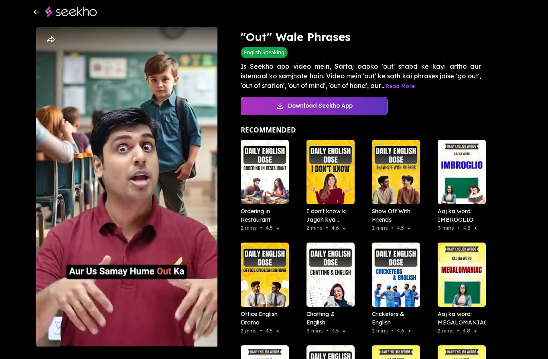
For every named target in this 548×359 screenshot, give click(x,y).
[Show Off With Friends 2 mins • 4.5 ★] (393, 172)
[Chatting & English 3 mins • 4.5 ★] (328, 275)
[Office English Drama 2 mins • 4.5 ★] (262, 275)
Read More (400, 86)
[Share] (51, 40)
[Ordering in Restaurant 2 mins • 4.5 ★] (262, 172)
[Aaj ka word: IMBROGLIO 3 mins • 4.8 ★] (459, 172)
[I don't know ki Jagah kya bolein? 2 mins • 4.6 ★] (328, 172)
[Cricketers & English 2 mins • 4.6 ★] (393, 275)
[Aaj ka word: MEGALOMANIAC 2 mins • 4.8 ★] (459, 275)
